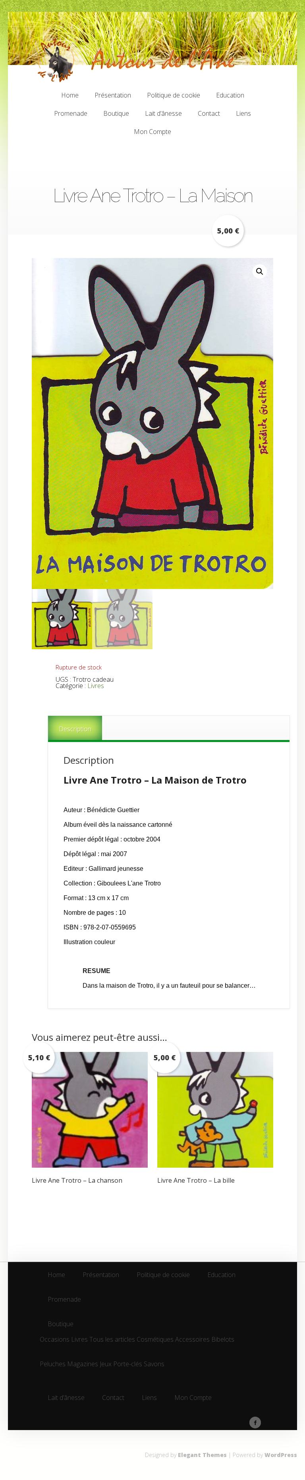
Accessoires (192, 1340)
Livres (95, 685)
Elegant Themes (202, 1455)
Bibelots (222, 1340)
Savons (154, 1364)
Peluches (53, 1364)
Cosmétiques (155, 1340)
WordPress (280, 1455)
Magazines (82, 1364)
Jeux (106, 1364)
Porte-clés (127, 1364)
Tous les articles (112, 1340)
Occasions (54, 1340)
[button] (260, 271)
